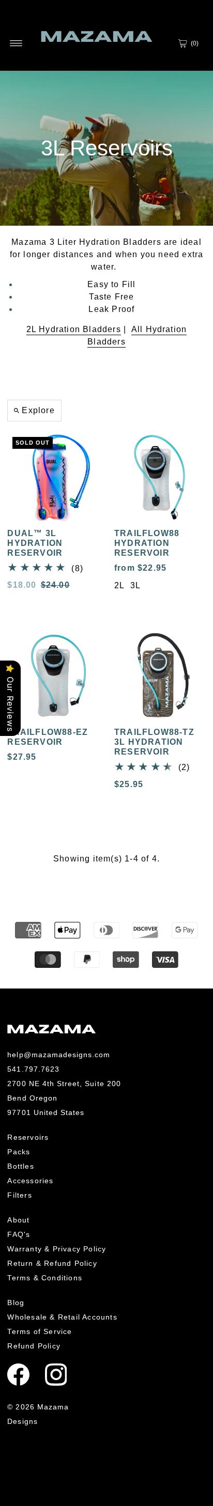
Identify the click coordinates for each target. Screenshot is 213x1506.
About (18, 1220)
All (138, 329)
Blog (15, 1302)
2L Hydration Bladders (73, 329)
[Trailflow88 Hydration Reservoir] (160, 477)
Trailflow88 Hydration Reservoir (146, 543)
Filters (19, 1195)
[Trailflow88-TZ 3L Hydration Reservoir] (160, 676)
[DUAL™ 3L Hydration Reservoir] (53, 477)
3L (135, 585)
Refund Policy (33, 1346)
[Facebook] (18, 1374)
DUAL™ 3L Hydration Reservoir (35, 543)
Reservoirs (28, 1137)
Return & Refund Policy (52, 1263)
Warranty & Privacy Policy (56, 1249)
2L (119, 585)
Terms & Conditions (44, 1278)
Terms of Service (39, 1331)
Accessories (30, 1180)
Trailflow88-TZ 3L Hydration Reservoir (154, 742)
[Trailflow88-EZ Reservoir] (53, 676)
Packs (18, 1152)
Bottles (20, 1166)
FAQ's (18, 1234)
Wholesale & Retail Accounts (62, 1317)
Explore (38, 410)
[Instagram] (56, 1374)
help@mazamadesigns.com (58, 1054)
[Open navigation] (16, 43)
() (195, 43)
